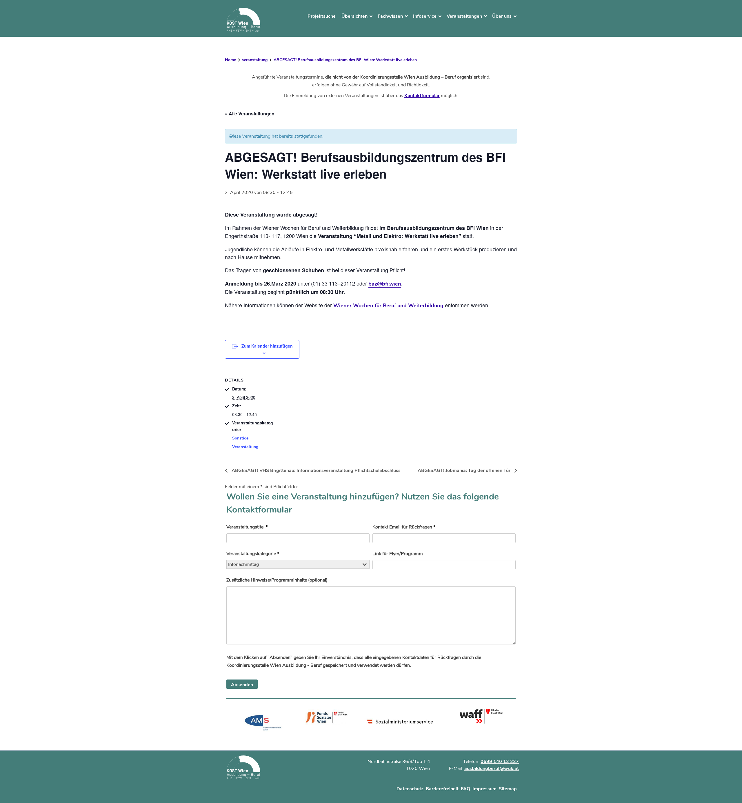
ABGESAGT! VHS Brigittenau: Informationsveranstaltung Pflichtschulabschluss (315, 470)
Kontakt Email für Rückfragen (403, 527)
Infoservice (425, 16)
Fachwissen (390, 16)
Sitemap (508, 789)
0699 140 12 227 (500, 761)
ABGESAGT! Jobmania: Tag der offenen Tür (465, 470)
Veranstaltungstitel (247, 527)
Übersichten (354, 16)
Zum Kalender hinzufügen (267, 346)
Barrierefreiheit (442, 789)
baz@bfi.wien (384, 283)
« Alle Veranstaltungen (249, 113)
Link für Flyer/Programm (397, 554)
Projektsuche (322, 16)
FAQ (465, 789)
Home (230, 60)
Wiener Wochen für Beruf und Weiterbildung (388, 305)
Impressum (484, 789)
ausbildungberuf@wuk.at (491, 768)
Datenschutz (410, 789)
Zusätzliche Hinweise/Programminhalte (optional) (277, 580)
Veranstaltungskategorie (252, 554)
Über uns (502, 16)
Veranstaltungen (464, 16)
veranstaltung (255, 60)
